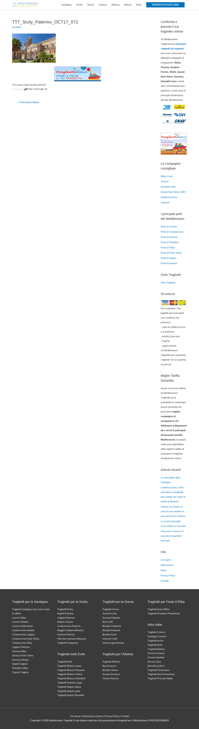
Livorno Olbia (19, 618)
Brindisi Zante (109, 634)
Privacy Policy (168, 575)
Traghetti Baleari (156, 649)
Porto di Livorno (169, 226)
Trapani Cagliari (20, 672)
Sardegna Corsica (157, 636)
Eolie (139, 5)
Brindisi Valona (110, 670)
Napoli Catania (65, 622)
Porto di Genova (169, 237)
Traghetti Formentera (158, 670)
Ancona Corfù (109, 613)
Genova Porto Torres (22, 655)
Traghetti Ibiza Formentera (161, 674)
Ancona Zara (154, 661)
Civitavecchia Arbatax (23, 630)
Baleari (128, 5)
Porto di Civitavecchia (172, 232)
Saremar (165, 202)
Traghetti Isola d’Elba (158, 609)
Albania (115, 5)
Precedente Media (27, 102)
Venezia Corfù (109, 639)
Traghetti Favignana (67, 643)
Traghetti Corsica (156, 632)
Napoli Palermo (65, 613)
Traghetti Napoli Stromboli (70, 695)
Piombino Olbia (20, 668)
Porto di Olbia (168, 247)
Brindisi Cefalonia (111, 626)
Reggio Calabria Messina (70, 630)
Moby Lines (167, 176)
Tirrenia (165, 181)
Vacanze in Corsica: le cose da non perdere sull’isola (172, 536)
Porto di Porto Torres (171, 253)
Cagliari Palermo (21, 647)
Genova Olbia (19, 651)
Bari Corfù (107, 622)
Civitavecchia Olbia (22, 643)
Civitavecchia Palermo (69, 626)
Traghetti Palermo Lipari (69, 682)
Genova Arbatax (20, 660)
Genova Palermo (66, 634)
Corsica (103, 5)
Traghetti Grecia (110, 609)
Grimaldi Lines (168, 187)
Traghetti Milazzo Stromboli (71, 678)
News (164, 570)
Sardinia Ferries (169, 197)
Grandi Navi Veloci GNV (173, 192)
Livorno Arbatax (20, 622)
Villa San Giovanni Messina (71, 639)
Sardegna (66, 5)
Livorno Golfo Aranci (22, 626)
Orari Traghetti (168, 282)
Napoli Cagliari (20, 664)
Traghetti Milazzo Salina (69, 674)
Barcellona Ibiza (156, 666)
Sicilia (79, 5)
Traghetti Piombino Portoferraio (164, 613)
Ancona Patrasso (111, 618)
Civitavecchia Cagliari (23, 634)
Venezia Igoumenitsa (113, 643)
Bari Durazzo (109, 666)
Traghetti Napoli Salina (69, 687)
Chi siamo (166, 560)
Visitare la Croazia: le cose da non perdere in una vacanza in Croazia (173, 511)
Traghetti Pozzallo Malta (160, 678)
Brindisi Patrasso (111, 630)
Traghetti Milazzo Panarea (70, 670)
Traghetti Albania (111, 661)
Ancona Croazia (156, 653)
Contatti (165, 581)
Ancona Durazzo (111, 674)
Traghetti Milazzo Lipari (69, 666)
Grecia (90, 5)
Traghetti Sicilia (65, 609)
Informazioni (167, 565)
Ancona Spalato (156, 657)
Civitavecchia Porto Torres (25, 639)
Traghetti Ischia (155, 640)
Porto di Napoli (168, 258)
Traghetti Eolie (64, 661)
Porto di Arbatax (169, 263)
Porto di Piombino (170, 242)
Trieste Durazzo (110, 678)
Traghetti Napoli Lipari (68, 691)
